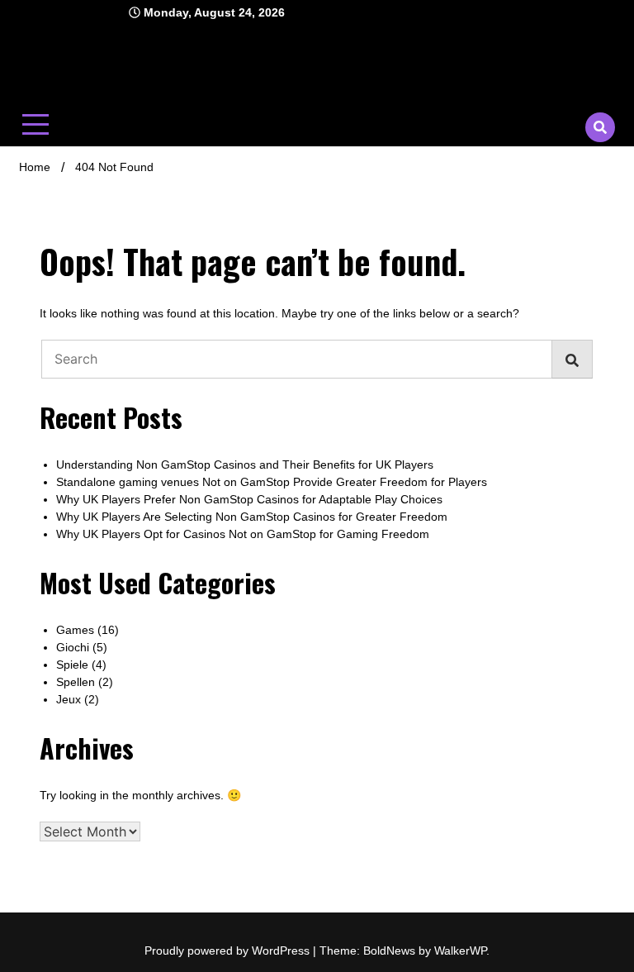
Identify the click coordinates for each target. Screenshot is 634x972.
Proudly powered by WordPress (228, 950)
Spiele (72, 664)
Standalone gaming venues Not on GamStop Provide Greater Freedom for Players (271, 481)
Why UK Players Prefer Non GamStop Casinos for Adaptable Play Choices (249, 499)
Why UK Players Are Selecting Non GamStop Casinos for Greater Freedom (251, 516)
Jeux (68, 699)
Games (75, 629)
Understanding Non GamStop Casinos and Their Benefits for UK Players (244, 464)
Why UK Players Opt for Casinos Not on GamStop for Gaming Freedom (242, 534)
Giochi (72, 647)
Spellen (75, 681)
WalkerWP (460, 950)
